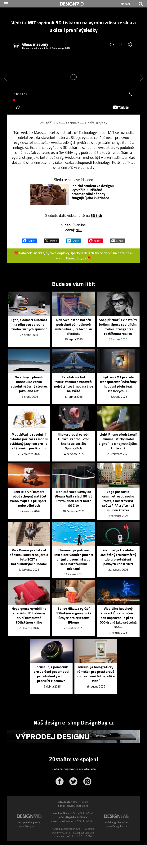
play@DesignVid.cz (77, 806)
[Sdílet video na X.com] (51, 239)
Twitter (73, 781)
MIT (79, 230)
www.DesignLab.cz (116, 826)
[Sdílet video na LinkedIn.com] (73, 239)
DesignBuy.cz (76, 258)
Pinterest (87, 781)
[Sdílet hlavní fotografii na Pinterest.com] (95, 239)
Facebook (59, 781)
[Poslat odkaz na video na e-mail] (117, 239)
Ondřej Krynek (96, 123)
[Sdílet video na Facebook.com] (29, 239)
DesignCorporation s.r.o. (67, 829)
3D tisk (96, 215)
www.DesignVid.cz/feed (79, 813)
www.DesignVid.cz (29, 826)
